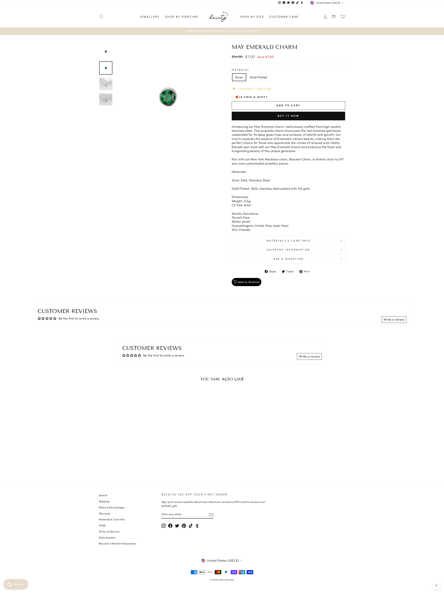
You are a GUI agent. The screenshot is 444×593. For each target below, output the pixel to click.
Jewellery (149, 16)
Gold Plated (258, 77)
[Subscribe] (211, 514)
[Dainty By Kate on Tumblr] (197, 526)
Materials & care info (288, 240)
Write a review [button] (393, 319)
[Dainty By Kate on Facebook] (170, 526)
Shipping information (288, 249)
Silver (239, 77)
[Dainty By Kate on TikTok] (191, 526)
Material (241, 69)
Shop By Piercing (181, 16)
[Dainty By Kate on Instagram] (163, 526)
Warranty (105, 513)
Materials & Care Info (112, 519)
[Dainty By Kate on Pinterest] (184, 526)
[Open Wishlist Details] (334, 17)
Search (103, 495)
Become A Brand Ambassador (117, 543)
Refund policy (107, 537)
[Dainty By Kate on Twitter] (177, 526)
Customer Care (284, 16)
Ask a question (288, 258)
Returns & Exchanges (112, 507)
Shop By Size (252, 16)
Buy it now (288, 115)
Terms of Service (109, 531)
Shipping (104, 501)
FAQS (102, 525)
